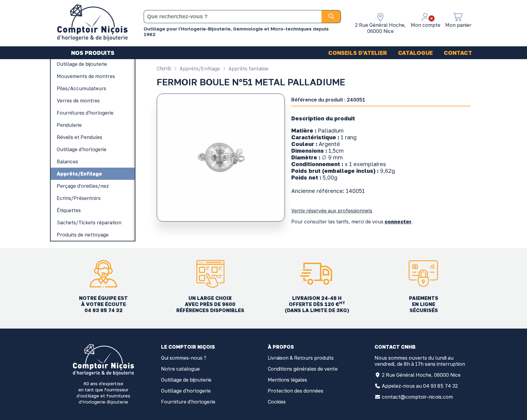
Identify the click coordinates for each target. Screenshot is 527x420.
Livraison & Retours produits (301, 358)
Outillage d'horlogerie (186, 391)
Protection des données (295, 391)
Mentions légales (287, 380)
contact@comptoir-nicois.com (417, 397)
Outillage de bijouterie (186, 380)
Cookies (277, 402)
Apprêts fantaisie (247, 69)
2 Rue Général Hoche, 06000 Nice (421, 375)
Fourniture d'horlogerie (188, 402)
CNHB (164, 69)
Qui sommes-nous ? (183, 358)
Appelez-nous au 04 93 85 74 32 (420, 386)
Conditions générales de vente (303, 369)
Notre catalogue (180, 369)
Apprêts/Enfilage (199, 69)
